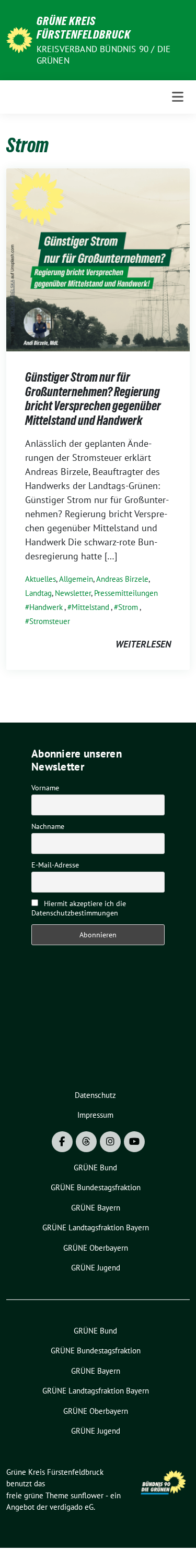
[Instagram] (110, 1141)
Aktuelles (40, 579)
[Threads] (86, 1141)
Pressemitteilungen (126, 593)
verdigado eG (72, 1507)
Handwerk (46, 607)
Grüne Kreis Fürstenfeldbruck (84, 27)
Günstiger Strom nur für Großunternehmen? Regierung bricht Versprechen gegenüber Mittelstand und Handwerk (93, 398)
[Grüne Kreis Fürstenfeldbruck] (19, 39)
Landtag (38, 593)
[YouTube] (134, 1141)
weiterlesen (143, 644)
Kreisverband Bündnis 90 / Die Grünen (104, 54)
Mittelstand (90, 607)
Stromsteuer (49, 621)
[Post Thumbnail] (98, 259)
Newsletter (73, 593)
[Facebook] (62, 1141)
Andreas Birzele (122, 579)
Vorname (45, 787)
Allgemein (76, 579)
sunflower (87, 1495)
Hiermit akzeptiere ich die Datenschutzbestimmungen (78, 908)
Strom (128, 607)
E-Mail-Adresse (55, 865)
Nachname (47, 826)
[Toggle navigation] (178, 97)
